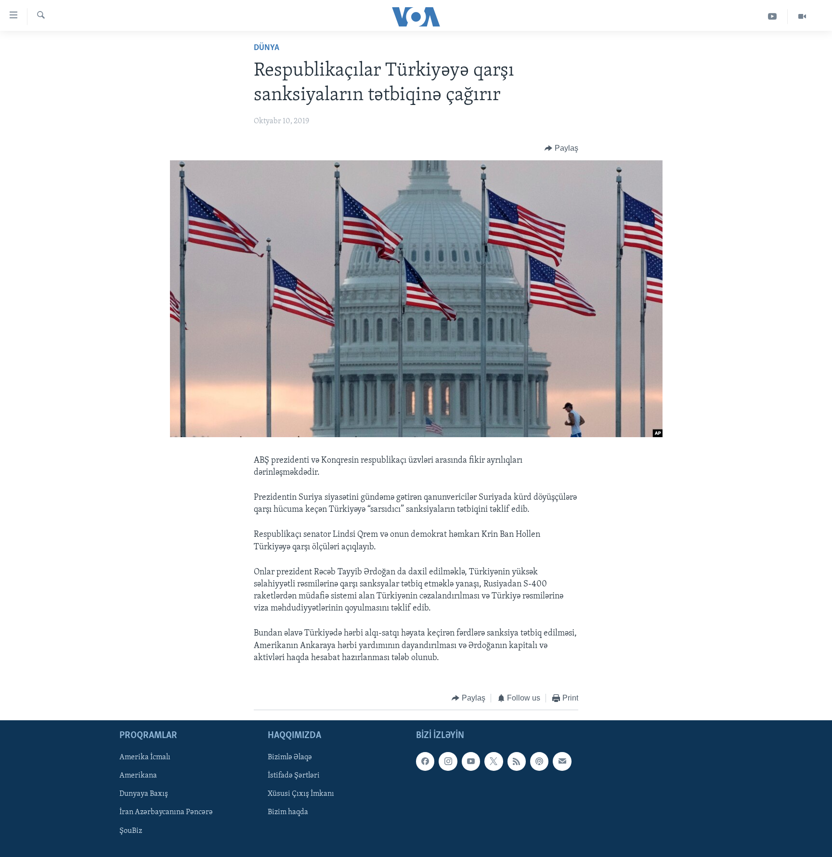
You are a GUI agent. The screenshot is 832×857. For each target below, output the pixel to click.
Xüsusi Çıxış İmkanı (301, 794)
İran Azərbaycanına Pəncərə (166, 812)
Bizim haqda (288, 812)
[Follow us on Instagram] (448, 761)
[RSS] (516, 761)
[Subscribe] (562, 761)
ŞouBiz (130, 830)
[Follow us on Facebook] (425, 761)
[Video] (802, 16)
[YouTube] (772, 16)
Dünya (266, 48)
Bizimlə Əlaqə (290, 757)
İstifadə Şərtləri (294, 775)
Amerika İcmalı (144, 757)
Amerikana (138, 775)
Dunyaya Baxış (143, 794)
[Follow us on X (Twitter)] (493, 761)
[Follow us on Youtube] (471, 761)
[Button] (561, 148)
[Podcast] (539, 761)
